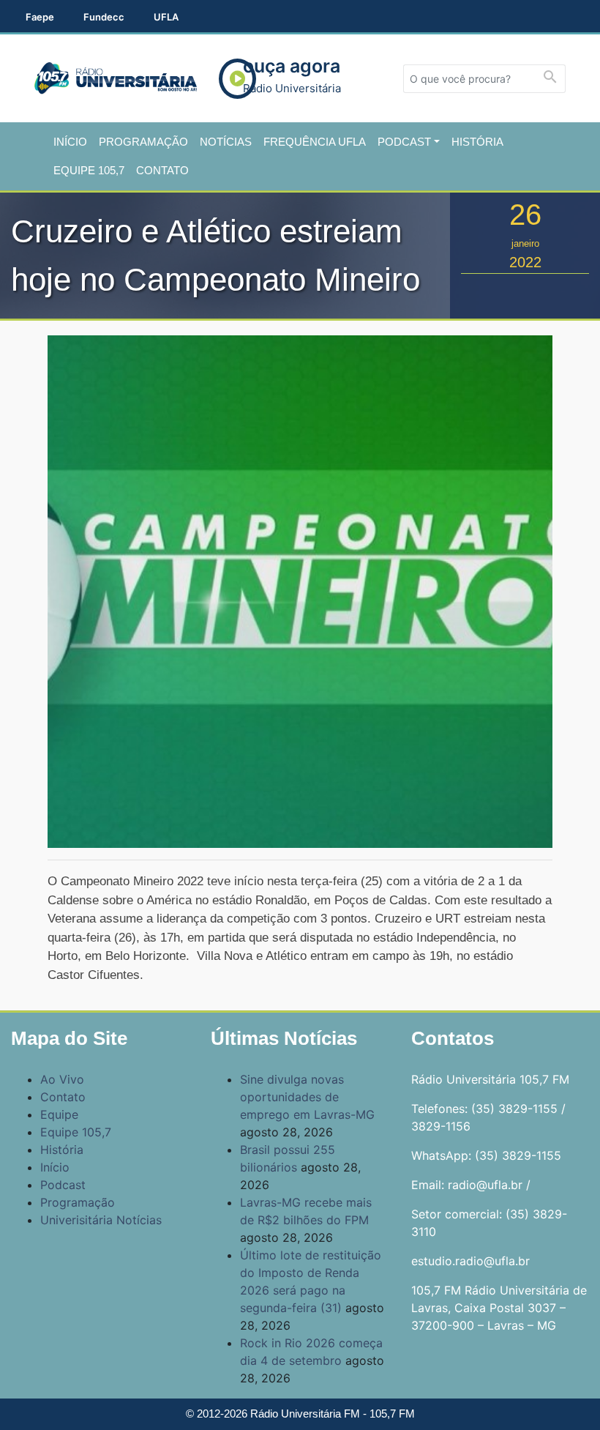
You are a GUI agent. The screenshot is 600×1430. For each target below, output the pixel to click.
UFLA (166, 17)
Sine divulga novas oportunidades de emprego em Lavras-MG (307, 1097)
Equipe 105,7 (88, 170)
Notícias (226, 141)
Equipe (59, 1114)
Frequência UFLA (314, 141)
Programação (143, 141)
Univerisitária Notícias (101, 1220)
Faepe (40, 17)
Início (70, 141)
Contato (162, 170)
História (477, 141)
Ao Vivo (62, 1079)
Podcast (404, 141)
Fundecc (103, 17)
